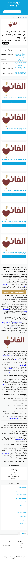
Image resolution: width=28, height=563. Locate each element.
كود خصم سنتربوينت (21, 494)
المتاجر (20, 545)
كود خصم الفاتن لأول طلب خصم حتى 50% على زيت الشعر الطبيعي (20, 64)
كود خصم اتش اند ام (21, 512)
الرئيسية (21, 543)
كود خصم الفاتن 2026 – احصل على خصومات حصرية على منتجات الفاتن (14, 98)
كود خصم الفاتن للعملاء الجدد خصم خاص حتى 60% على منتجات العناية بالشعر (20, 54)
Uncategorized (22, 487)
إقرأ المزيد (5, 43)
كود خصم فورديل (22, 527)
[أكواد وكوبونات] (14, 5)
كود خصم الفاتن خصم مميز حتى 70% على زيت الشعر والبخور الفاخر (20, 59)
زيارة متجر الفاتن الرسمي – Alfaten (14, 292)
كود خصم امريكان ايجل (21, 498)
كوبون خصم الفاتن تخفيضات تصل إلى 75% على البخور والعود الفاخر (20, 69)
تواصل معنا (7, 541)
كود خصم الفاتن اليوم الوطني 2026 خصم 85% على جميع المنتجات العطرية (20, 73)
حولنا (7, 543)
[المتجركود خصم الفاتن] (14, 24)
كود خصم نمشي (22, 501)
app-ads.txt (20, 541)
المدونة (20, 548)
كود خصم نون (23, 505)
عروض (24, 519)
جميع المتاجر (23, 516)
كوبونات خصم (23, 523)
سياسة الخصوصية (7, 545)
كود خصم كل (23, 509)
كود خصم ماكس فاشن (21, 491)
